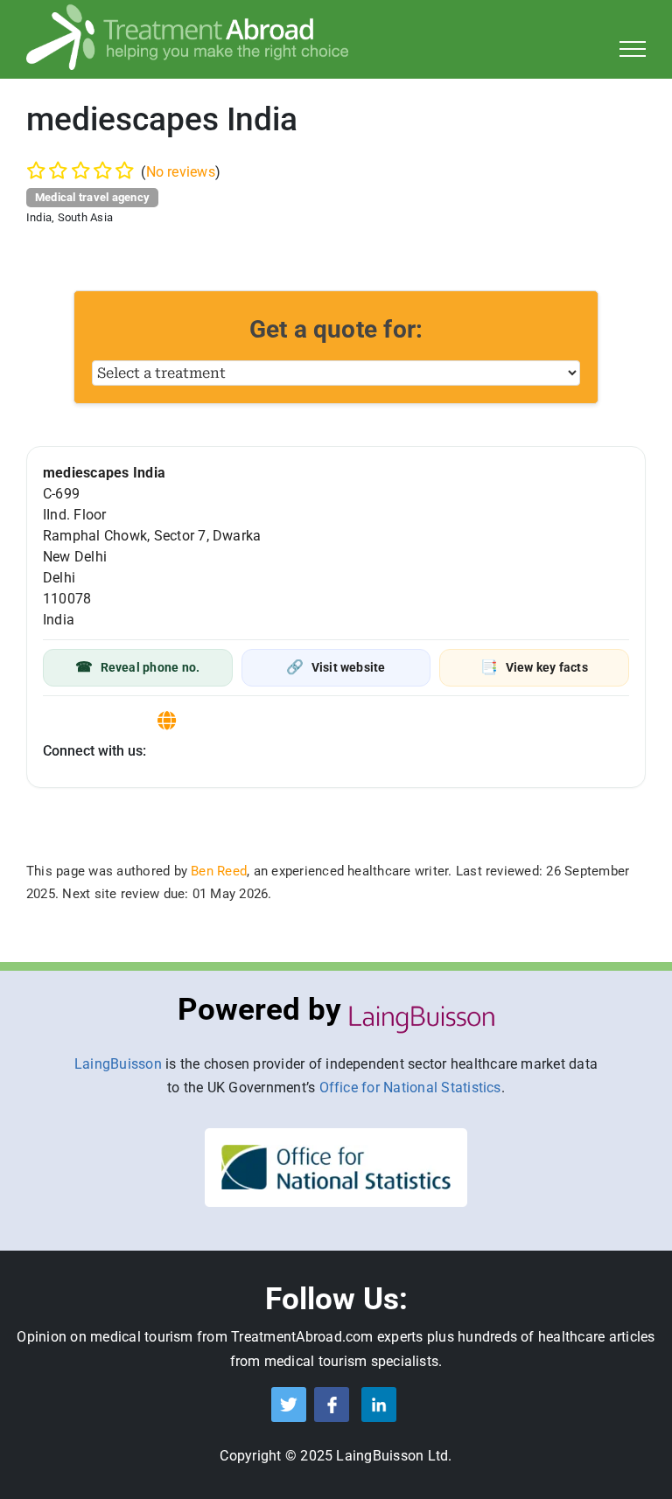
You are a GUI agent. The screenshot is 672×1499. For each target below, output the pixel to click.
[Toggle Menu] (633, 49)
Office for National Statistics (410, 1087)
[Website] (167, 721)
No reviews (180, 172)
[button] (138, 668)
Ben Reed (219, 871)
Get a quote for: (336, 329)
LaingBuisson (118, 1064)
